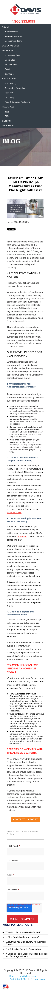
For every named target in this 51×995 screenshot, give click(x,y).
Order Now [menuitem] (8, 125)
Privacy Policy (37, 978)
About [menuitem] (5, 27)
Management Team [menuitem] (13, 41)
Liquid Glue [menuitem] (10, 60)
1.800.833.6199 (23, 21)
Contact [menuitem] (7, 121)
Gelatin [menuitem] (8, 69)
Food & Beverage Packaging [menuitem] (17, 102)
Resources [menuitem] (8, 106)
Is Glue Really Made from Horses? (22, 937)
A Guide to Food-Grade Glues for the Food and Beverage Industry (26, 955)
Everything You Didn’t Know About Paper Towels (25, 943)
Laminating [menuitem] (9, 97)
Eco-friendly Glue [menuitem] (12, 55)
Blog (11, 976)
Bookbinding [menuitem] (10, 83)
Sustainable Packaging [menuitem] (15, 88)
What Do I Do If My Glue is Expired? (23, 932)
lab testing (17, 831)
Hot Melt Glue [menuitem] (11, 64)
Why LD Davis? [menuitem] (11, 31)
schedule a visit (14, 512)
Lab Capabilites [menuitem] (10, 45)
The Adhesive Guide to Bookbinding (23, 949)
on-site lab (22, 536)
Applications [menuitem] (9, 78)
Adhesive (26, 831)
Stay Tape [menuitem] (9, 74)
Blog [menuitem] (7, 111)
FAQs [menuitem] (7, 116)
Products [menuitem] (7, 50)
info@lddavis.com (28, 976)
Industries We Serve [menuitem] (13, 36)
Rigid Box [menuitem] (9, 92)
